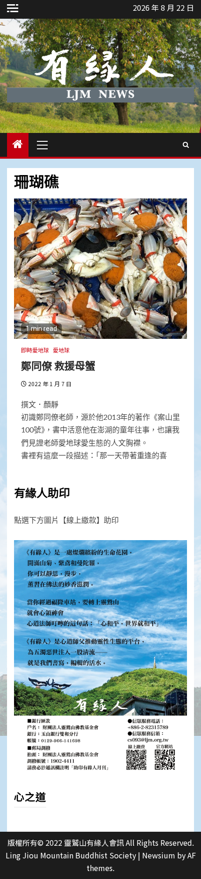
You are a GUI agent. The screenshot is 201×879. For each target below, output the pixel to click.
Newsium (158, 855)
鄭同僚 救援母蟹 (58, 365)
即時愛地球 (35, 350)
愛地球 (61, 350)
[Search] (186, 145)
